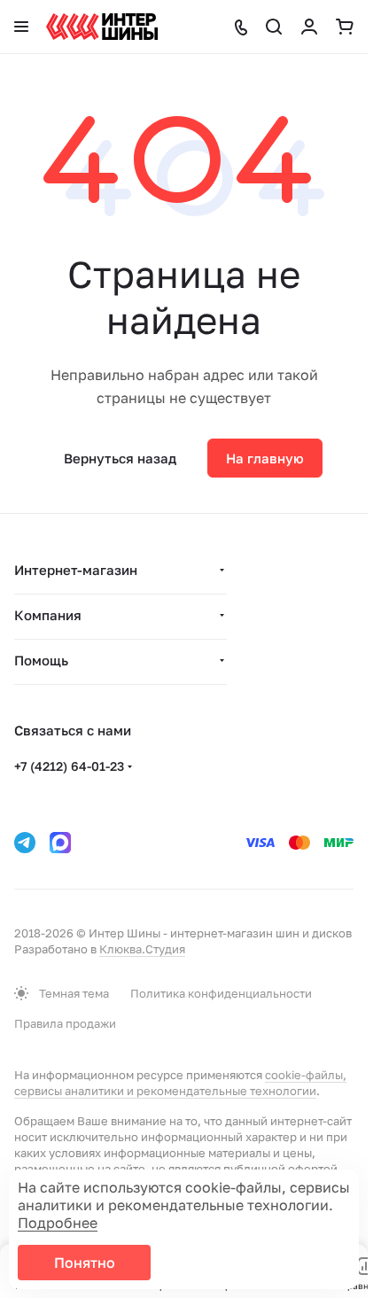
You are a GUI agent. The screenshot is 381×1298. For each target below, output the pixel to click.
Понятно (84, 1262)
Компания (48, 615)
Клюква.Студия (142, 949)
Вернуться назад (120, 458)
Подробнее (57, 1223)
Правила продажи (65, 1023)
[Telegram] (24, 842)
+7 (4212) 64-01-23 (69, 765)
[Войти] (309, 26)
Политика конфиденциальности (221, 993)
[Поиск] (274, 26)
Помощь (41, 660)
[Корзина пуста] (345, 26)
